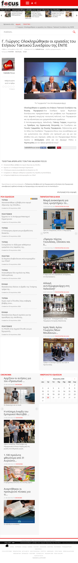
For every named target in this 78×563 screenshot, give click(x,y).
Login (32, 3)
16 (75, 391)
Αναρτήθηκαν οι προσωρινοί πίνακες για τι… (17, 491)
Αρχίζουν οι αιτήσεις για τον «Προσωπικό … (17, 380)
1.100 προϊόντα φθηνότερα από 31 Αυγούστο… (14, 457)
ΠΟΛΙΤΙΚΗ (11, 52)
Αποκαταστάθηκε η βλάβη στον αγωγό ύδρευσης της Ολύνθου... (16, 203)
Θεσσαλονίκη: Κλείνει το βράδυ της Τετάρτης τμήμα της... (19, 288)
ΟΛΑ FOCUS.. (38, 549)
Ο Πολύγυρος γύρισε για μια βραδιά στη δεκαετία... (17, 232)
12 (53, 391)
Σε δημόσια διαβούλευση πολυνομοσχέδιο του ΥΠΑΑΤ (20, 175)
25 (48, 397)
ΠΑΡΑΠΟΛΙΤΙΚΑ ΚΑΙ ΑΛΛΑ (62, 206)
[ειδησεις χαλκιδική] (7, 546)
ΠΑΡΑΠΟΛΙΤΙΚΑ (17, 551)
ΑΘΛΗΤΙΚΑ (50, 547)
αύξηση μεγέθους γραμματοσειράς (64, 49)
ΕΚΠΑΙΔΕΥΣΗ (25, 553)
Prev (41, 233)
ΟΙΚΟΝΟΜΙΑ (18, 384)
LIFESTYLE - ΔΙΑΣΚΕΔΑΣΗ (47, 551)
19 (53, 394)
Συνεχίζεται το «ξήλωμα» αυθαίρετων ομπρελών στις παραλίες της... (16, 246)
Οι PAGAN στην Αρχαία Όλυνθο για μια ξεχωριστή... (17, 330)
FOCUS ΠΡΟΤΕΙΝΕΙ (7, 551)
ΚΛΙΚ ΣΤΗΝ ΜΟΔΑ (35, 551)
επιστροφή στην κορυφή (66, 192)
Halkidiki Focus (39, 49)
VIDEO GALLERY (58, 553)
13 (59, 391)
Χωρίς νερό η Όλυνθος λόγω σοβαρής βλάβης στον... (16, 302)
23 (75, 394)
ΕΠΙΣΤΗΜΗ (32, 553)
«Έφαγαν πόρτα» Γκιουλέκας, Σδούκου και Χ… (56, 241)
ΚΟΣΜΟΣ (30, 547)
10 (43, 391)
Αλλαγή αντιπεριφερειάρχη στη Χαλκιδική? (56, 286)
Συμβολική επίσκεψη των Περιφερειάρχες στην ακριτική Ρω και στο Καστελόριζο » (35, 186)
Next (76, 233)
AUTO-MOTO (25, 551)
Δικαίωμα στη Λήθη (27, 540)
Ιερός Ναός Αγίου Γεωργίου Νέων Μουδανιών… (52, 330)
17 (43, 394)
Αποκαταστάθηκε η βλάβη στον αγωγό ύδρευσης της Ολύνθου (38, 14)
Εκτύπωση (18, 52)
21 (64, 394)
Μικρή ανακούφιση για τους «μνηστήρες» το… (55, 202)
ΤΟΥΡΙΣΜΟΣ (18, 547)
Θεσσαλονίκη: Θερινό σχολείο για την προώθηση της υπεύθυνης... (16, 316)
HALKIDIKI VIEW (49, 553)
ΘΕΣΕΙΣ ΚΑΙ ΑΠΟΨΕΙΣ (68, 551)
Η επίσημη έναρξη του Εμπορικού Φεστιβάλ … (16, 413)
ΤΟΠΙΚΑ (5, 200)
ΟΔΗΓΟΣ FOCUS (38, 555)
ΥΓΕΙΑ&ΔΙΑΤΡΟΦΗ (67, 547)
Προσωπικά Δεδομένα (39, 540)
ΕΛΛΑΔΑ (5, 284)
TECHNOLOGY (40, 553)
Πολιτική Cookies (51, 540)
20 (59, 394)
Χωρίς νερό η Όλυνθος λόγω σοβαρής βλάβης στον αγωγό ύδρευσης (13, 15)
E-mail (25, 52)
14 (64, 391)
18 (48, 394)
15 (69, 391)
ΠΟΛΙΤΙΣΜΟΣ (7, 214)
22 (69, 394)
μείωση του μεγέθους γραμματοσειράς (62, 49)
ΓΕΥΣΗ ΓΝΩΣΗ (58, 551)
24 (43, 397)
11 (48, 391)
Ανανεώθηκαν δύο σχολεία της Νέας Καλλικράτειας (16, 274)
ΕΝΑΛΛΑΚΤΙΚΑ (17, 553)
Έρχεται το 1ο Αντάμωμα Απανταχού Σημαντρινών (56, 14)
